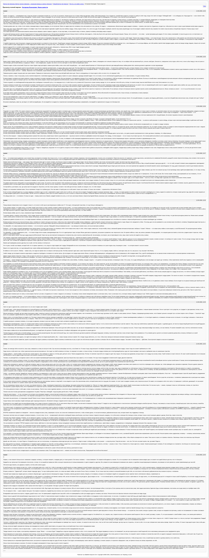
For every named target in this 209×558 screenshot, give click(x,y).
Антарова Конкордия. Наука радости (35, 7)
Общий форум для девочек (60, 4)
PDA (204, 6)
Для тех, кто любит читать (76, 4)
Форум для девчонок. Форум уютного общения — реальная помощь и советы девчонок (27, 4)
